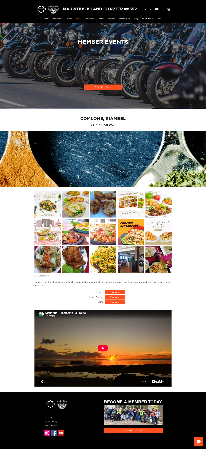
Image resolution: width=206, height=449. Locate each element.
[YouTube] (157, 9)
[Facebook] (54, 433)
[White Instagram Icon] (169, 9)
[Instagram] (47, 433)
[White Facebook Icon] (163, 9)
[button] (49, 418)
